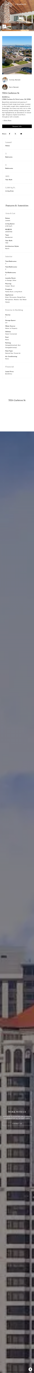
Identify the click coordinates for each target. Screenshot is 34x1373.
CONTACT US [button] (17, 1123)
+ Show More (7, 120)
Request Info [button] (17, 126)
